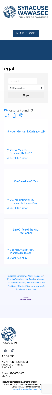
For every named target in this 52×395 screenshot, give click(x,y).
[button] (6, 110)
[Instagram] (12, 351)
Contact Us (23, 286)
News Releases (35, 276)
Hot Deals (30, 279)
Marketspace (33, 282)
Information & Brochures (30, 288)
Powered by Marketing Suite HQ (26, 389)
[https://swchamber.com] (26, 12)
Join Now (32, 289)
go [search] (27, 95)
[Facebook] (5, 351)
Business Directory (17, 276)
